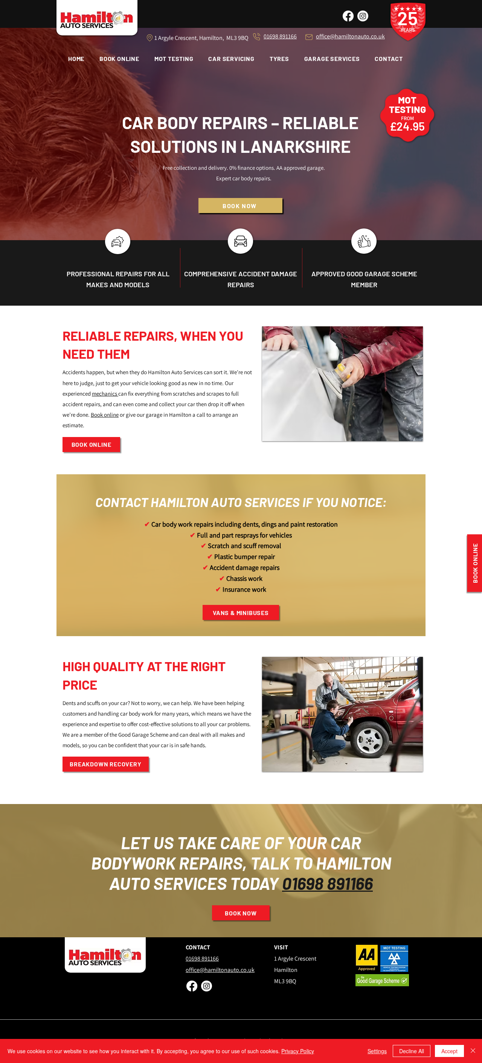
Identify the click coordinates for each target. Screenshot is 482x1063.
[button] (332, 58)
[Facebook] (348, 16)
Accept (449, 1051)
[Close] (472, 1051)
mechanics (105, 393)
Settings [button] (377, 1051)
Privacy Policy (297, 1051)
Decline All (411, 1051)
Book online (105, 414)
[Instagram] (362, 16)
